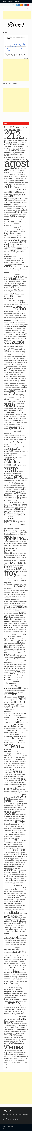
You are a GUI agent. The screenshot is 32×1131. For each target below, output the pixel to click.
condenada (12, 317)
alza (14, 178)
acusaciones (14, 154)
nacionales (20, 731)
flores (13, 511)
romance (6, 927)
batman (21, 228)
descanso (6, 381)
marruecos (21, 668)
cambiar (6, 251)
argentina (18, 196)
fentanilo (14, 501)
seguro (22, 950)
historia (21, 562)
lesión (21, 635)
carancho (14, 258)
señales (13, 955)
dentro (18, 374)
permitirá (15, 794)
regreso (21, 895)
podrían (17, 814)
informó (6, 596)
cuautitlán (13, 353)
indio (12, 590)
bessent (6, 231)
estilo (20, 471)
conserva (7, 326)
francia (22, 515)
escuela (7, 447)
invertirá (13, 607)
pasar (22, 782)
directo (26, 398)
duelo (6, 414)
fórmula (7, 515)
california (17, 247)
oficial (22, 753)
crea (11, 345)
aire (7, 170)
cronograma (16, 351)
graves (12, 545)
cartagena (18, 264)
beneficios (22, 230)
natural (21, 732)
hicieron (22, 560)
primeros (19, 840)
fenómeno (8, 501)
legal (25, 633)
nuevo (12, 746)
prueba (25, 856)
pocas (18, 811)
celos (19, 273)
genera (18, 533)
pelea (6, 789)
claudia (22, 291)
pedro (26, 787)
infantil (5, 592)
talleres (10, 986)
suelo (19, 978)
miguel (11, 700)
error (24, 443)
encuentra (6, 435)
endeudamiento (9, 437)
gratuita (5, 545)
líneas (11, 640)
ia (8, 579)
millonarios (13, 704)
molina (19, 709)
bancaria (11, 224)
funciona (6, 523)
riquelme (14, 921)
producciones (13, 846)
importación (20, 582)
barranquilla (19, 226)
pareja (12, 778)
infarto (13, 592)
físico (9, 511)
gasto (26, 531)
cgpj (17, 279)
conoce (19, 322)
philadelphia (6, 805)
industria (16, 590)
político (14, 818)
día (12, 392)
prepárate (21, 828)
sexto (13, 961)
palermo (23, 770)
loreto (24, 649)
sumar (6, 982)
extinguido (6, 489)
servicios (24, 959)
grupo (24, 545)
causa (17, 271)
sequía (15, 957)
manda (5, 660)
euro (18, 477)
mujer (15, 724)
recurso (20, 888)
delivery (10, 372)
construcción (20, 326)
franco (10, 517)
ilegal (16, 580)
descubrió (12, 383)
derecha (11, 378)
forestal (6, 513)
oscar (15, 765)
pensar (12, 791)
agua (17, 168)
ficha (26, 503)
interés (5, 603)
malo (13, 659)
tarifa (23, 985)
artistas (16, 202)
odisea (15, 753)
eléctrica (25, 422)
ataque (16, 208)
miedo (6, 697)
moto (17, 717)
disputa (23, 401)
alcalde (22, 170)
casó (9, 269)
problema (8, 844)
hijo (10, 562)
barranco (15, 226)
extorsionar (16, 489)
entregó (16, 441)
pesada (16, 801)
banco (16, 224)
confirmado (15, 321)
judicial (7, 619)
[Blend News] (16, 25)
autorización (6, 216)
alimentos (21, 174)
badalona (22, 220)
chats (13, 281)
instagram (21, 597)
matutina (22, 672)
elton (24, 426)
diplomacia (17, 398)
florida (17, 511)
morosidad (17, 716)
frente (10, 518)
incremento (20, 588)
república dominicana (13, 902)
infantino (9, 592)
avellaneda (21, 216)
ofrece (15, 755)
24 (24, 138)
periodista (18, 793)
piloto (22, 805)
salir (25, 935)
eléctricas (6, 424)
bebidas (13, 230)
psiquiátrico (6, 860)
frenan (21, 517)
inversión (7, 607)
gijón (19, 534)
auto (13, 214)
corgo (5, 336)
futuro (22, 525)
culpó (9, 356)
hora (18, 568)
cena (9, 275)
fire (8, 509)
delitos (6, 372)
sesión (6, 961)
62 (12, 142)
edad (17, 418)
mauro (5, 674)
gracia (18, 541)
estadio (20, 457)
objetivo (19, 749)
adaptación (12, 156)
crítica (6, 351)
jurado (25, 623)
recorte (9, 885)
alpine (10, 176)
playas (18, 809)
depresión (6, 378)
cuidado (23, 354)
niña (8, 739)
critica (25, 349)
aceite (20, 148)
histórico (12, 565)
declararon (16, 366)
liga (5, 639)
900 (25, 142)
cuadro (23, 351)
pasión (16, 784)
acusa (22, 152)
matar (17, 672)
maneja (8, 660)
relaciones (21, 897)
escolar (22, 444)
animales (20, 184)
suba (19, 976)
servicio (18, 959)
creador (14, 345)
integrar (17, 599)
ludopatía (16, 651)
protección (18, 852)
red (24, 887)
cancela (17, 254)
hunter (24, 577)
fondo (22, 511)
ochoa (14, 751)
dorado (23, 410)
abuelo (18, 146)
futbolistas (16, 525)
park (15, 778)
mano (25, 660)
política (9, 818)
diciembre (24, 394)
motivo (10, 717)
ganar (7, 530)
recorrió (25, 884)
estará (20, 465)
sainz (21, 934)
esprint (15, 455)
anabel (18, 182)
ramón (24, 870)
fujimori (20, 521)
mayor (12, 674)
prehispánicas (22, 824)
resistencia (23, 905)
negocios (7, 736)
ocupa (5, 753)
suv (26, 983)
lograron (6, 649)
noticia (6, 742)
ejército (20, 420)
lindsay (5, 640)
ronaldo (10, 927)
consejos (26, 324)
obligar (22, 749)
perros (5, 797)
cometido (10, 309)
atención (21, 208)
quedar (7, 868)
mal (24, 657)
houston (25, 571)
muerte (17, 721)
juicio (21, 621)
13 (23, 128)
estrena (7, 475)
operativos (24, 759)
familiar (24, 493)
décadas (24, 362)
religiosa (25, 897)
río (12, 921)
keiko (19, 625)
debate (7, 360)
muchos (10, 722)
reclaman (23, 880)
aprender (6, 194)
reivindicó (9, 897)
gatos (8, 532)
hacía (21, 553)
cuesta (10, 355)
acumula (13, 152)
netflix (19, 736)
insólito (17, 597)
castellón (19, 269)
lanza (13, 631)
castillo (5, 271)
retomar (8, 915)
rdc (19, 872)
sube (25, 976)
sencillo (16, 955)
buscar (15, 239)
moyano (24, 720)
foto (17, 515)
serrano (13, 959)
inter (26, 601)
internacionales (7, 605)
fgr (24, 503)
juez (20, 619)
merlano (16, 688)
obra (6, 752)
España (17, 1)
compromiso (10, 315)
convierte (11, 332)
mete (8, 690)
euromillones (25, 478)
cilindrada (25, 287)
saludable (20, 938)
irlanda (5, 611)
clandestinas (6, 291)
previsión (21, 836)
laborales (13, 629)
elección (15, 422)
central (17, 275)
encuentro (17, 435)
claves (18, 294)
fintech (6, 509)
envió (9, 443)
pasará (6, 784)
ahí (20, 168)
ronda (14, 927)
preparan (6, 828)
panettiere (13, 774)
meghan (6, 682)
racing (19, 870)
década (19, 362)
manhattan (16, 660)
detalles (24, 387)
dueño (9, 414)
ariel (23, 199)
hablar (8, 552)
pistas (15, 807)
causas (21, 271)
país (11, 769)
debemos (14, 360)
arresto (18, 200)
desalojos (6, 380)
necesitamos (7, 734)
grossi (21, 545)
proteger (6, 854)
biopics (19, 231)
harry (25, 555)
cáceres (14, 242)
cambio (13, 250)
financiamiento (11, 507)
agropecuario (11, 168)
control (22, 330)
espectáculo (6, 453)
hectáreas (23, 557)
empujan (13, 433)
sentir (27, 955)
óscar (18, 765)
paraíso (17, 776)
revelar (14, 917)
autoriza (24, 214)
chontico (19, 283)
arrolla (24, 200)
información (19, 594)
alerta (20, 172)
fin (14, 505)
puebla (5, 862)
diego (5, 396)
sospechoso (6, 974)
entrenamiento (22, 441)
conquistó (11, 324)
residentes (18, 905)
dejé (16, 370)
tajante (5, 985)
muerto (25, 722)
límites (17, 638)
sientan (5, 965)
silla (12, 965)
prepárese (6, 830)
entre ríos (7, 441)
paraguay (13, 776)
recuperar (16, 888)
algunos (10, 174)
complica (14, 313)
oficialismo (12, 755)
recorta (5, 885)
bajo (18, 222)
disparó (9, 401)
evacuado (18, 480)
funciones (21, 523)
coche (14, 298)
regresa (9, 895)
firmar (13, 509)
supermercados (22, 981)
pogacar (21, 814)
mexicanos (20, 692)
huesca (9, 577)
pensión (16, 791)
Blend (4, 1)
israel (17, 611)
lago (22, 629)
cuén (20, 353)
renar (5, 899)
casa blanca (15, 266)
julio (14, 623)
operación (7, 759)
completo (10, 313)
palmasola (10, 772)
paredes (6, 778)
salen (19, 935)
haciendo (6, 555)
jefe (25, 613)
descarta (10, 381)
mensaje (14, 685)
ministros (22, 706)
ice (12, 579)
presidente (17, 832)
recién (15, 880)
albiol (18, 170)
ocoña (17, 751)
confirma (7, 321)
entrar (24, 439)
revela (7, 917)
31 (11, 140)
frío (14, 519)
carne (12, 262)
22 (18, 137)
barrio (5, 228)
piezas (16, 805)
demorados (6, 374)
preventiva (13, 836)
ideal (17, 579)
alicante (15, 174)
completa (6, 313)
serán (19, 957)
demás (22, 372)
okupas (25, 755)
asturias (8, 208)
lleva (15, 645)
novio (19, 742)
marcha (11, 666)
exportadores (7, 487)
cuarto (9, 353)
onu (20, 758)
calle (23, 247)
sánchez (10, 942)
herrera (18, 560)
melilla (6, 684)
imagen (23, 581)
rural (5, 931)
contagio (19, 328)
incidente (7, 588)
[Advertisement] (17, 15)
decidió (5, 364)
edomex (24, 418)
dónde (12, 410)
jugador (7, 621)
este (11, 469)
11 (19, 128)
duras (18, 414)
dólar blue (18, 406)
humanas (13, 577)
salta (9, 938)
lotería (6, 651)
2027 (23, 133)
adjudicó (17, 155)
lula (10, 653)
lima (12, 639)
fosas (14, 515)
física (5, 511)
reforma (6, 891)
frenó (5, 519)
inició (21, 596)
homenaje (20, 567)
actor (16, 150)
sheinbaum (7, 963)
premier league (7, 826)
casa (8, 266)
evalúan (22, 480)
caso (13, 268)
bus (9, 240)
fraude (18, 517)
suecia (15, 978)
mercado (9, 688)
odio (13, 754)
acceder (26, 146)
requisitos (18, 903)
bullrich (6, 240)
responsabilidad (7, 909)
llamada (5, 643)
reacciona (16, 874)
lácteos (16, 629)
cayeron (24, 271)
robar (5, 923)
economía (14, 416)
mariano (18, 666)
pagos (5, 770)
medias (12, 678)
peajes (15, 787)
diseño (20, 399)
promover (6, 850)
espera (11, 453)
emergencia (14, 427)
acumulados (17, 152)
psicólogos (21, 858)
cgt (19, 279)
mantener (8, 662)
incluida (11, 588)
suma (20, 980)
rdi (8, 874)
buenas (6, 238)
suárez (16, 976)
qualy (18, 866)
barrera (24, 226)
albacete (14, 170)
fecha (17, 497)
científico (19, 285)
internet (12, 605)
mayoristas (7, 675)
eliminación (8, 426)
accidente (7, 148)
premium (19, 826)
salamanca (25, 933)
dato (21, 358)
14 (24, 127)
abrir (9, 146)
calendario (18, 244)
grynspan (6, 546)
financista (21, 507)
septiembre (8, 957)
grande (14, 543)
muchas (6, 722)
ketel (22, 625)
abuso (22, 146)
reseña (10, 905)
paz (11, 787)
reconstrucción (7, 884)
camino (22, 251)
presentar (14, 830)
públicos (25, 860)
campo (24, 253)
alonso (6, 176)
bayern (5, 230)
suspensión (15, 984)
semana (21, 951)
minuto (6, 708)
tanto (14, 985)
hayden (13, 557)
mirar (16, 708)
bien (11, 231)
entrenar (6, 443)
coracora (11, 334)
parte (23, 778)
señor (20, 955)
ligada (9, 638)
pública (12, 860)
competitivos (22, 311)
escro (25, 444)
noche (21, 739)
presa (10, 830)
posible (12, 820)
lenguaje (10, 635)
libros (19, 637)
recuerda (13, 886)
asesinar (18, 204)
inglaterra (10, 596)
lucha (9, 651)
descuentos (16, 383)
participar (16, 780)
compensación (8, 311)
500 (6, 142)
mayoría (22, 674)
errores (6, 445)
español (8, 451)
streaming (11, 976)
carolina (17, 262)
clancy (22, 290)
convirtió (15, 332)
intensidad (19, 601)
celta (22, 273)
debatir (10, 360)
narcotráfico (12, 733)
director (6, 399)
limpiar (20, 638)
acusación (6, 154)
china (12, 283)
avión (11, 218)
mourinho (23, 718)
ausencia (10, 214)
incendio (20, 586)
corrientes (12, 336)
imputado (10, 586)
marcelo (6, 666)
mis (18, 708)
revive (25, 917)
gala (8, 526)
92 (27, 142)
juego (12, 619)
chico (5, 283)
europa (7, 480)
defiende (18, 368)
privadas (14, 842)
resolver (6, 907)
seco (14, 946)
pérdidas (10, 793)
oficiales (6, 755)
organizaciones (14, 763)
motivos (14, 717)
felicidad (11, 499)
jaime (24, 611)
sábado (17, 931)
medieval (13, 680)
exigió (15, 482)
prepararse (16, 828)
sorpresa (7, 972)
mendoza (18, 684)
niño (12, 738)
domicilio (11, 408)
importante (13, 584)
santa (12, 944)
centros (5, 277)
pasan (12, 782)
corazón (16, 334)
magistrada (10, 657)
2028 (5, 138)
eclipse (6, 416)
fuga (16, 521)
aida (25, 168)
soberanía (6, 970)
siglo (9, 966)
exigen (12, 482)
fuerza (12, 521)
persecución (11, 797)
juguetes (16, 621)
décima (9, 364)
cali (22, 244)
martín (8, 670)
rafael (22, 870)
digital (5, 398)
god (25, 539)
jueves (16, 619)
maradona (6, 664)
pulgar (23, 864)
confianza (15, 319)
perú (7, 801)
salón (6, 938)
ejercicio (15, 420)
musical (14, 728)
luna (13, 653)
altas (19, 176)
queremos (12, 868)
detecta (5, 389)
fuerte (7, 521)
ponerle (22, 818)
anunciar (21, 189)
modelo (12, 709)
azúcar (17, 220)
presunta (10, 834)
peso (12, 803)
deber (22, 360)
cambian (24, 249)
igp (13, 580)
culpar (6, 356)
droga (13, 412)
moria (22, 713)
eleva (17, 424)
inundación (20, 605)
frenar (24, 517)
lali (4, 631)
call (21, 247)
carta (14, 264)
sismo (13, 967)
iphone (23, 609)
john (9, 615)
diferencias (12, 396)
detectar (10, 389)
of (18, 754)
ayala (26, 218)
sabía (10, 933)
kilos (15, 627)
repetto (23, 899)
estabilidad (23, 455)
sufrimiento (9, 979)
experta (16, 484)
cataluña (12, 271)
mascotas (23, 670)
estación (16, 457)
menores (7, 686)
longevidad (15, 649)
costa (23, 338)
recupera (19, 886)
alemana (11, 172)
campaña (14, 253)
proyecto (20, 856)
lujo (8, 653)
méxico (10, 694)
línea (8, 640)
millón (19, 701)
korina (19, 627)
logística (20, 647)
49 (23, 140)
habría (14, 553)
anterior (25, 187)
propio (9, 852)
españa (14, 448)
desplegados (24, 385)
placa (21, 807)
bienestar (15, 231)
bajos (22, 222)
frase (14, 517)
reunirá (20, 915)
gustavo (7, 551)
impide (12, 582)
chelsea (18, 281)
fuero (22, 519)
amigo (16, 180)
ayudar (11, 220)
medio (21, 680)
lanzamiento (16, 631)
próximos (10, 856)
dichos (20, 394)
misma (20, 708)
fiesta (6, 505)
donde (18, 410)
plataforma (10, 809)
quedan (21, 866)
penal (24, 789)
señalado (9, 955)
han (19, 555)
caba (5, 242)
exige (9, 482)
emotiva (12, 430)
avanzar (13, 216)
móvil (5, 720)
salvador (24, 938)
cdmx (6, 273)
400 (21, 140)
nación (5, 730)
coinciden (12, 300)
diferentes (17, 396)
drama (8, 412)
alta (16, 176)
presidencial (7, 832)
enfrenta (23, 437)
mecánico (17, 675)
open (23, 757)
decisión (18, 364)
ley (24, 635)
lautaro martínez (13, 633)
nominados (16, 740)
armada (5, 200)
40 (19, 140)
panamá (17, 771)
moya (19, 719)
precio (19, 821)
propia (5, 852)
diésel (8, 396)
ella (19, 426)
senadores (23, 954)
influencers (13, 594)
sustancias (22, 984)
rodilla (5, 925)
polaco (24, 814)
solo (21, 969)
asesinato (8, 206)
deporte (19, 376)
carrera (22, 262)
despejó (15, 385)
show (12, 963)
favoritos (13, 497)
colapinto (20, 300)
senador (19, 954)
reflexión (25, 889)
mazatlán (13, 675)
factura (16, 491)
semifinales (11, 954)
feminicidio (18, 499)
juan (12, 617)
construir (6, 328)
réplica (8, 901)
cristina (21, 349)
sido (20, 963)
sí (14, 963)
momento (8, 712)
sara (5, 946)
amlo (19, 180)
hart (5, 557)
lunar (17, 653)
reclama (19, 880)
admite (21, 156)
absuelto (13, 146)
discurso (16, 399)
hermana (22, 559)
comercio (6, 309)
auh (5, 212)
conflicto (6, 322)
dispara (6, 401)
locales (15, 647)
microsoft (24, 695)
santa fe (17, 944)
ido (8, 580)
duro (21, 414)
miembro (10, 697)
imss (13, 586)
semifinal (6, 954)
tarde (20, 985)
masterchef (12, 672)
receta (14, 878)
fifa (9, 504)
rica (12, 919)
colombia (21, 302)
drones (17, 412)
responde (14, 907)
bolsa (18, 233)
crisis (11, 348)
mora (14, 713)
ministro (17, 706)
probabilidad (21, 842)
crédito (15, 347)
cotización (14, 342)
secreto (5, 947)
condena (7, 317)
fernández (6, 503)
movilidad (9, 720)
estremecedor (21, 473)
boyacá (11, 235)
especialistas (20, 451)
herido (18, 559)
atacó (11, 208)
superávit (15, 981)
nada (26, 731)
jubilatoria (23, 617)
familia (19, 493)
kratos (23, 627)
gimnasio (23, 534)
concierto (23, 315)
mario (6, 668)
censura (13, 275)
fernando (13, 502)
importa (16, 582)
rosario (22, 927)
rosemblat (6, 929)
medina (17, 680)
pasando (16, 782)
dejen (19, 370)
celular (24, 273)
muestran (6, 724)
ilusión (19, 580)
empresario (7, 433)
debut (12, 362)
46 (22, 140)
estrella (16, 473)
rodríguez (14, 925)
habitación (18, 550)
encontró (26, 433)
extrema (6, 491)
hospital (22, 571)
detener (20, 389)
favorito (9, 497)
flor (11, 511)
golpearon (9, 541)
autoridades (18, 214)
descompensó (16, 381)
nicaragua (24, 736)
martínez (12, 670)
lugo (24, 651)
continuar (11, 330)
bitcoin (22, 231)
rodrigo (9, 925)
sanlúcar (9, 944)
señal (5, 955)
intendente (15, 601)
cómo (19, 308)
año (9, 185)
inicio (24, 596)
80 (18, 142)
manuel (17, 662)
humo (22, 577)
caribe (21, 260)
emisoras (22, 428)
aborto (5, 146)
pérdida (6, 793)
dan (7, 358)
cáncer (7, 257)
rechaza (18, 878)
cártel (22, 264)
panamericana (7, 774)
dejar (6, 370)
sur (6, 983)
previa (17, 836)
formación (19, 513)
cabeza (10, 242)
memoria (12, 684)
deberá (26, 360)
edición (21, 418)
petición (15, 803)
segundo (8, 949)
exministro (25, 482)
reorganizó (19, 899)
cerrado (25, 277)
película (13, 789)
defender (7, 368)
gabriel (5, 526)
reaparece (6, 878)
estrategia (9, 473)
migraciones (14, 697)
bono (5, 235)
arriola (21, 200)
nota (24, 740)
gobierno (14, 538)
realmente (24, 876)
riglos (9, 921)
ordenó (24, 761)
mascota (17, 670)
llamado (9, 643)
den (15, 374)
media (7, 677)
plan (25, 807)
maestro (24, 655)
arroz (5, 202)
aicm (22, 168)
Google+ (22, 5)
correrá (8, 336)
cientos (24, 285)
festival (20, 503)
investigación (21, 607)
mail (22, 657)
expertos (6, 485)
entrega (12, 441)
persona (21, 796)
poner (18, 818)
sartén (8, 946)
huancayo (24, 575)
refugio (14, 891)
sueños (26, 978)
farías (19, 495)
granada (8, 543)
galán (11, 526)
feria (19, 501)
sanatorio (6, 942)
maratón (12, 664)
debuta (16, 362)
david (27, 358)
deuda (19, 391)
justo (12, 625)
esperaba (15, 453)
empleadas (21, 430)
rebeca (10, 878)
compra (18, 313)
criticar (11, 351)
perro (24, 795)
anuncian (13, 190)
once (10, 757)
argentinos (17, 198)
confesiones (6, 318)
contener (23, 328)
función (23, 521)
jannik (10, 613)
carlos (6, 262)
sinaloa (17, 965)
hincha (14, 563)
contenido (6, 330)
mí (18, 695)
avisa (14, 218)
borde (9, 235)
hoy (10, 572)
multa (21, 724)
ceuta (11, 279)
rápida (6, 872)
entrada (21, 439)
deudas (22, 391)
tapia (17, 986)
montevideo (10, 713)
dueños (12, 414)
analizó (22, 182)
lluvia (7, 646)
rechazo (6, 880)
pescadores (6, 803)
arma (26, 199)
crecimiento (8, 347)
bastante (12, 228)
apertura (13, 191)
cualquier (6, 353)
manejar (12, 660)
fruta (16, 519)
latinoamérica (7, 633)
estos (24, 471)
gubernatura (18, 549)
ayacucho (22, 218)
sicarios (16, 963)
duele (24, 412)
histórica (6, 565)
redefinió (6, 889)
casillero (6, 269)
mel (25, 682)
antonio (5, 190)
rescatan (6, 905)
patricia (5, 787)
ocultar (24, 751)
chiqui (16, 283)
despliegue (6, 387)
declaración (6, 366)
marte (5, 670)
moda (7, 709)
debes (9, 362)
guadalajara (11, 546)
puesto (19, 864)
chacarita (22, 279)
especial (14, 451)
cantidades (19, 256)
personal (8, 799)
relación (15, 897)
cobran (23, 297)
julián (11, 623)
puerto (15, 864)
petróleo (24, 803)
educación (6, 420)
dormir (5, 412)
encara (17, 433)
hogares (16, 565)
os (13, 765)
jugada (23, 619)
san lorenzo (18, 940)
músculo (11, 728)
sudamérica (10, 978)
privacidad (6, 842)
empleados (6, 432)
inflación (22, 592)
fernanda (22, 501)
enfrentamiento (8, 439)
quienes (17, 868)
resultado (11, 913)
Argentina (10, 1)
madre (7, 654)
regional (21, 891)
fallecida (22, 491)
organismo (7, 763)
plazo (24, 809)
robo (13, 923)
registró (17, 893)
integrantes (13, 599)
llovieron (21, 645)
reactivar (25, 874)
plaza (21, 809)
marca (20, 664)
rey (10, 919)
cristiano (16, 349)
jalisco (26, 611)
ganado (17, 526)
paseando (10, 784)
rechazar (22, 878)
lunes (20, 653)
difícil (20, 396)
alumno (25, 176)
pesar (21, 801)
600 (10, 142)
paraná (21, 776)
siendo (23, 963)
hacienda (24, 553)
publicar (17, 860)
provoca (25, 854)
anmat (24, 184)
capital (23, 256)
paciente (6, 767)
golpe (5, 541)
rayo (13, 872)
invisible (19, 609)
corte (24, 336)
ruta (7, 932)
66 (14, 142)
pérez (14, 793)
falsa (11, 493)
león (14, 635)
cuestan (14, 354)
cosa (19, 338)
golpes (13, 541)
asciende (25, 202)
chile (8, 283)
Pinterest (28, 5)
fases (5, 497)
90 (23, 142)
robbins (9, 923)
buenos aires (20, 237)
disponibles (14, 401)
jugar (12, 621)
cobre (26, 297)
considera (12, 326)
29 (8, 140)
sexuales (22, 961)
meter (17, 690)
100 (16, 127)
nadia (6, 733)
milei (22, 699)
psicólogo (16, 858)
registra (7, 893)
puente (6, 864)
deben (18, 360)
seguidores (23, 947)
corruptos (20, 336)
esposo (20, 453)
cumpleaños (17, 356)
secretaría (17, 946)
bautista (24, 228)
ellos (21, 426)
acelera (23, 148)
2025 (21, 130)
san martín (23, 940)
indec (24, 588)
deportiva (23, 376)
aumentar (8, 212)
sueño (22, 978)
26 (5, 140)
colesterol (14, 302)
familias (7, 495)
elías (19, 424)
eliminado (15, 426)
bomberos (22, 233)
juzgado (15, 625)
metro (25, 690)
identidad (21, 579)
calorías (10, 249)
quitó (15, 870)
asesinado (14, 204)
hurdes (6, 579)
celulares (6, 275)
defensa (13, 368)
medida (7, 679)
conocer (23, 322)
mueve (10, 724)
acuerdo (7, 152)
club (19, 297)
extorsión (11, 489)
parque (18, 778)
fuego (19, 519)
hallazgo (16, 555)
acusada (20, 154)
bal (25, 222)
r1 (17, 870)
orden (18, 761)
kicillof (24, 625)
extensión (25, 487)
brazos (22, 235)
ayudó (14, 220)
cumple (13, 356)
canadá (6, 255)
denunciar (15, 376)
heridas (15, 559)
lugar (21, 651)
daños (13, 358)
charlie (10, 281)
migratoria (6, 700)
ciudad (16, 289)
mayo (8, 674)
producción (7, 846)
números (8, 749)
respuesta (14, 909)
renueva (13, 899)
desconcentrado (22, 381)
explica (11, 485)
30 (10, 140)
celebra (11, 273)
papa (22, 774)
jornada (17, 615)
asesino (14, 206)
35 (15, 140)
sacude (17, 934)
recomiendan (15, 882)
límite (15, 638)
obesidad (15, 749)
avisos (17, 218)
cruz (20, 351)
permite (11, 794)
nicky (5, 738)
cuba (17, 353)
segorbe (17, 948)
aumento (19, 212)
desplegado (19, 385)
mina (16, 704)
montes (5, 713)
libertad (10, 637)
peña (21, 789)
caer (23, 242)
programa (7, 848)
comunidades (16, 315)
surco (9, 984)
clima (9, 295)
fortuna (11, 515)
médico (19, 678)
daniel (9, 358)
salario (6, 935)
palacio (19, 770)
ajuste (11, 170)
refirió (21, 889)
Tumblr (26, 5)
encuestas (22, 435)
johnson (12, 615)
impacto (7, 583)
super (11, 982)
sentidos (23, 955)
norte (21, 741)
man (21, 659)
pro (17, 842)
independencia (7, 590)
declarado (11, 366)
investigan (14, 609)
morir (11, 715)
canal (10, 254)
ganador (21, 526)
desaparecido (11, 380)
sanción (16, 942)
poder (10, 813)
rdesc (6, 874)
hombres (14, 567)
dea (5, 360)
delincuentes (23, 370)
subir (6, 978)
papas (5, 776)
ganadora (7, 528)
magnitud (17, 657)
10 (12, 127)
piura (18, 807)
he (16, 557)
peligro (18, 789)
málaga (6, 659)
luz (24, 653)
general (23, 532)
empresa (17, 432)
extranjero (22, 489)
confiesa (20, 318)
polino (5, 818)
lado (20, 629)
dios (14, 398)
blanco (25, 231)
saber (6, 934)
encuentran (11, 435)
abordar (23, 144)
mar (23, 662)
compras (6, 315)
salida (22, 935)
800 (20, 142)
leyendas (6, 636)
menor (21, 684)
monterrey (25, 711)
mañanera (25, 659)
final (6, 507)
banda (21, 224)
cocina (21, 298)
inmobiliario (13, 597)
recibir (10, 880)
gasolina (22, 531)
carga (12, 260)
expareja (6, 483)
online (17, 758)
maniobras (21, 660)
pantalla (18, 774)
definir (24, 368)
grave (9, 545)
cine (5, 290)
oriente (20, 763)
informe (23, 594)
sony (25, 970)
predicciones (15, 825)
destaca (15, 387)
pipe (13, 807)
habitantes (22, 550)
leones (17, 635)
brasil (18, 235)
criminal (5, 349)
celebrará (16, 273)
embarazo (6, 428)
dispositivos (19, 401)
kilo (27, 625)
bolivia (13, 233)
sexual (17, 961)
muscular (6, 728)
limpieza (24, 639)
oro (9, 765)
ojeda (22, 755)
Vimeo (24, 5)
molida (16, 709)
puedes (23, 862)
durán (16, 414)
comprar (22, 313)
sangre (5, 944)
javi (17, 613)
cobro (6, 298)
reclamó (6, 882)
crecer (18, 345)
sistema (18, 968)
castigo (25, 269)
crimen (20, 347)
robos (15, 923)
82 (22, 142)
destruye (19, 387)
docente (22, 403)
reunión (16, 915)
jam (5, 613)
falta (14, 493)
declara (23, 364)
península (7, 791)
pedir (20, 786)
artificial (12, 202)
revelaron (21, 917)
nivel (17, 739)
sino (5, 968)
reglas (5, 895)
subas (22, 976)
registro (21, 893)
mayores (18, 674)
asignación (18, 206)
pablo (22, 765)
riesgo (16, 919)
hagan (10, 555)
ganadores (15, 528)
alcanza (6, 172)
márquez (13, 668)
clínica (16, 297)
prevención (7, 836)
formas (22, 513)
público (21, 860)
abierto (15, 144)
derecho (16, 378)
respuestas (21, 909)
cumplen (22, 356)
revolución (6, 919)
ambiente (22, 178)
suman (23, 979)
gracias (21, 541)
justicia (7, 625)
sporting (22, 974)
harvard (9, 557)
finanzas (24, 507)
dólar (10, 405)
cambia (19, 249)
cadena (18, 242)
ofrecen (18, 755)
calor (6, 249)
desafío (21, 378)
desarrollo (17, 380)
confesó (11, 318)
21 (11, 135)
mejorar (16, 682)
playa (14, 809)
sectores (10, 948)
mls (5, 709)
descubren (6, 383)
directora (11, 399)
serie (6, 959)
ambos (26, 178)
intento (23, 601)
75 (16, 142)
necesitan (13, 734)
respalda (10, 907)
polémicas (12, 816)
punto (11, 866)
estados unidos (12, 463)
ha (14, 551)
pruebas (6, 858)
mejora (11, 682)
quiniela (8, 870)
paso (20, 784)
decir (13, 364)
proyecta (15, 856)
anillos (17, 184)
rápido (9, 872)
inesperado (22, 590)
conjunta (15, 322)
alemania (15, 172)
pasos (24, 784)
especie (25, 451)
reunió (12, 915)
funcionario (15, 523)
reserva (13, 905)
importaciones (7, 584)
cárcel (21, 258)
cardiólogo (25, 258)
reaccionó (20, 874)
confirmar (22, 321)
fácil (13, 491)
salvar (5, 940)
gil (20, 534)
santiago (23, 944)
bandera (25, 224)
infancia (26, 590)
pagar (19, 767)
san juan (13, 940)
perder (21, 791)
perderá (26, 791)
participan (6, 780)
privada (10, 842)
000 (7, 127)
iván (21, 611)
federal (25, 497)
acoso (5, 150)
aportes (20, 192)
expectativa (11, 483)
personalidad (20, 799)
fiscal (17, 509)
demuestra (11, 374)
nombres (12, 740)
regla (25, 893)
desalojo (25, 378)
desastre (22, 380)
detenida (7, 391)
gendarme (13, 533)
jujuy (7, 623)
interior (9, 603)
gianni (16, 534)
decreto (20, 366)
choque (23, 283)
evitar (6, 482)
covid (9, 345)
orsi (11, 765)
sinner (24, 965)
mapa (21, 662)
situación (22, 967)
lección (22, 633)
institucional (7, 599)
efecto (11, 420)
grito (18, 545)
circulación (9, 290)
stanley (6, 976)
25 (26, 138)
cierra (6, 288)
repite (5, 901)
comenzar (8, 306)
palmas (6, 772)
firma (11, 509)
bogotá (7, 233)
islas (13, 611)
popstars (6, 820)
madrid (13, 655)
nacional (12, 730)
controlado (6, 332)
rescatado (23, 903)
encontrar (21, 433)
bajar (14, 222)
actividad (10, 150)
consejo (22, 324)
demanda (16, 372)
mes (21, 688)
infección (16, 592)
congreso (11, 322)
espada (6, 449)
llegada (12, 643)
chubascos (6, 285)
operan (12, 759)
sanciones (23, 942)
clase (11, 292)
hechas (18, 557)
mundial (9, 726)
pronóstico (17, 850)
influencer (7, 594)
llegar (21, 642)
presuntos (20, 834)
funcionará (11, 523)
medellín (21, 675)
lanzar (21, 631)
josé (21, 615)
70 (15, 142)
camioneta (7, 253)
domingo (15, 408)
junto (22, 623)
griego (15, 545)
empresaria (24, 432)
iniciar (18, 596)
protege (23, 852)
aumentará (12, 212)
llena (12, 645)
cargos (18, 260)
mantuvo (14, 662)
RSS (21, 5)
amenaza (7, 180)
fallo (9, 493)
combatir (20, 304)
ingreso (15, 596)
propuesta (12, 852)
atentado (7, 210)
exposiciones (13, 487)
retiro (25, 913)
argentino (8, 199)
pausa (9, 787)
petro (19, 803)
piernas (13, 805)
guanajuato (16, 546)
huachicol (19, 575)
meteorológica (12, 690)
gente (9, 534)
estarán (24, 465)
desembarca (22, 383)
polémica (7, 816)
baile (5, 222)
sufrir (13, 980)
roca (18, 923)
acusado (6, 156)
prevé (24, 834)
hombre (8, 567)
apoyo (24, 192)
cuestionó (18, 354)
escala (10, 444)
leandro (18, 633)
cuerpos (6, 354)
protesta (11, 854)
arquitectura (10, 200)
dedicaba (24, 366)
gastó (5, 533)
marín (21, 666)
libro (16, 636)
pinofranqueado (8, 807)
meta (5, 690)
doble (19, 403)
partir (5, 782)
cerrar (5, 279)
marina (24, 666)
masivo (6, 672)
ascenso (20, 202)
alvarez (5, 178)
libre (13, 637)
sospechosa (23, 972)
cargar (14, 260)
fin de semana (21, 505)
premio (13, 827)
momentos (14, 711)
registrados (13, 893)
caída (7, 244)
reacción (11, 874)
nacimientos (23, 728)
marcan (24, 664)
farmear (23, 495)
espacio (22, 446)
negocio (22, 734)
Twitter (17, 5)
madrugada (19, 655)
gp (16, 541)
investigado (8, 609)
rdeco (23, 872)
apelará (5, 192)
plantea (5, 809)
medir (24, 680)
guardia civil (21, 546)
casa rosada (21, 266)
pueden (17, 862)
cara (10, 258)
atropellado (18, 210)
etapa (12, 478)
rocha (22, 923)
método (21, 690)
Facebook (19, 5)
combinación (25, 304)
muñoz (24, 727)
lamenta (9, 631)
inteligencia (8, 601)
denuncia (8, 376)
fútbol (11, 525)
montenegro (20, 711)
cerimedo (18, 276)
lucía (12, 651)
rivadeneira (21, 921)
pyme (15, 866)
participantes (11, 780)
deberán (6, 362)
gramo (24, 541)
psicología (12, 858)
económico (9, 418)
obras (10, 752)
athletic (11, 210)
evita (25, 480)
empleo (11, 432)
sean (11, 946)
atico (14, 210)
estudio (7, 478)
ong (13, 757)
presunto (16, 834)
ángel (26, 182)
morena (18, 713)
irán (26, 609)
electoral (20, 422)
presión (6, 834)
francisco (6, 517)
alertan (24, 172)
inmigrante (7, 598)
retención (21, 913)
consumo (12, 328)
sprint (26, 974)
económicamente (21, 416)
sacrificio (14, 933)
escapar (19, 444)
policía (18, 816)
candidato (13, 257)
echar (24, 414)
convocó (19, 332)
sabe (23, 932)
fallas (20, 491)
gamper (13, 526)
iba (10, 579)
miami (20, 695)
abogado (19, 144)
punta (6, 866)
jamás (7, 613)
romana (22, 925)
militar (6, 702)
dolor (22, 406)
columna (16, 304)
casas (26, 267)
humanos (18, 577)
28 (6, 140)
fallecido (6, 493)
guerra (24, 549)
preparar (11, 828)
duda (21, 412)
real (6, 876)
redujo (18, 889)
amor (22, 180)
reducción (10, 889)
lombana (10, 649)
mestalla (26, 688)
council (5, 345)
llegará (6, 645)
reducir (15, 889)
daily (5, 358)
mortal (22, 716)
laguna (25, 629)
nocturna (7, 741)
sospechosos (12, 974)
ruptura (24, 929)
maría (14, 666)
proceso (19, 844)
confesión (23, 317)
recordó (17, 884)
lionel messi (16, 640)
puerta (11, 864)
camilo (18, 251)
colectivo (6, 302)
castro (8, 271)
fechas (21, 497)
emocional (7, 430)
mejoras (22, 682)
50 (26, 140)
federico (6, 499)
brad (15, 235)
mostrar (6, 717)
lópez (20, 649)
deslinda (6, 385)
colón (13, 304)
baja (10, 221)
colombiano (7, 304)
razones (15, 872)
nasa (18, 732)
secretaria (23, 946)
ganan (22, 528)
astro (5, 208)
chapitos (6, 281)
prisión (24, 841)
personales (14, 799)
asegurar (8, 204)
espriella (9, 455)
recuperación (8, 888)
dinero (10, 398)
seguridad (16, 949)
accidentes (14, 148)
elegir (10, 424)
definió (21, 368)
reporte (11, 901)
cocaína (10, 298)
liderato (26, 637)
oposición (14, 761)
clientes (22, 294)
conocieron (6, 324)
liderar (22, 636)
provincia (18, 854)
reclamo (10, 882)
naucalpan (25, 732)
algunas (6, 174)
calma (26, 247)
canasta (13, 254)
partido (23, 780)
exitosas (21, 482)
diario (17, 394)
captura (6, 258)
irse (8, 611)
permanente (6, 794)
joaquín (6, 615)
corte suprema (10, 338)
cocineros (6, 300)
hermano (7, 560)
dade (25, 356)
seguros (6, 952)
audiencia (24, 210)
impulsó (5, 586)
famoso (14, 495)
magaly (6, 657)
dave (24, 358)
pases (13, 784)
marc (16, 664)
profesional (19, 846)
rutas (10, 932)
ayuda (6, 220)
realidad (17, 876)
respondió (19, 907)
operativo (18, 759)
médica (15, 677)
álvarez (10, 178)
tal (7, 985)
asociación (23, 206)
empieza (17, 430)
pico (10, 805)
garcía (13, 531)
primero (10, 840)
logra (24, 647)
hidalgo (5, 563)
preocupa (24, 826)
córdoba (23, 334)
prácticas (11, 823)
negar (18, 734)
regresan (15, 895)
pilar (19, 805)
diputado (22, 398)
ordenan (21, 761)
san (9, 940)
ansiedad (21, 187)
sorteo (15, 972)
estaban (19, 455)
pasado (8, 782)
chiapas (24, 281)
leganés (6, 635)
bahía (27, 220)
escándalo (14, 445)
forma (14, 513)
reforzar (11, 891)
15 (26, 128)
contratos (16, 330)
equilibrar (14, 443)
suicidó (16, 979)
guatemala (9, 548)
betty (9, 231)
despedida (10, 385)
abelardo (9, 144)
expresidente (19, 487)
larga (25, 631)
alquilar (13, 176)
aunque (25, 212)
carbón (17, 258)
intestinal (16, 605)
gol (27, 539)
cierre (13, 287)
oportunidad (8, 761)
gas (17, 531)
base (8, 228)
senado (15, 954)
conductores (18, 317)
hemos (11, 559)
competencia (16, 311)
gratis (24, 543)
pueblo (9, 862)
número (23, 747)
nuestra (23, 742)
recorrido (21, 884)
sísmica (8, 967)
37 (17, 140)
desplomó (11, 387)
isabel (10, 611)
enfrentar (14, 439)
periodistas (24, 793)
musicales (18, 728)
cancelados (21, 254)
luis (5, 653)
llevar (17, 645)
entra (17, 439)
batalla (16, 228)
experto (21, 483)
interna (14, 603)
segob (13, 947)
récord (13, 884)
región (17, 891)
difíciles (25, 396)
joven (7, 617)
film (12, 505)
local (12, 647)
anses (17, 188)
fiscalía (22, 509)
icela (14, 579)
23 (22, 138)
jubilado (19, 617)
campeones (20, 253)
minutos (12, 708)
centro (22, 275)
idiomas (5, 580)
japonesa (14, 613)
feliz (14, 499)
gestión (13, 534)
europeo (12, 480)
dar (17, 358)
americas (12, 180)
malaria (10, 659)
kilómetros (8, 627)
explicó (15, 485)
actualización (22, 150)
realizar (20, 876)
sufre (5, 980)
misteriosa (25, 708)
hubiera (5, 577)
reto (5, 915)
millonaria (7, 704)
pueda (12, 862)
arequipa (7, 197)
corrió (16, 336)
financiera (16, 507)
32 (13, 140)
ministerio (7, 706)
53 (8, 142)
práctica (6, 823)
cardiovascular (7, 260)
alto (22, 176)
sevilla (10, 961)
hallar (13, 555)
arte (8, 202)
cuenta (23, 353)
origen (23, 763)
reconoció (20, 882)
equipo (19, 442)
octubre (20, 751)
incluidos (15, 588)
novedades (11, 742)
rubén (11, 929)
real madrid (11, 876)
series (10, 959)
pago (24, 767)
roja (19, 925)
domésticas (6, 408)
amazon (18, 178)
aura (6, 214)
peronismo (19, 794)
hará (21, 555)
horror (18, 571)
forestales (11, 513)
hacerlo (17, 553)
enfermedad (17, 437)
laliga (7, 631)
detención (15, 389)
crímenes (25, 346)
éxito (18, 482)
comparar (26, 58)
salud (14, 937)
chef (16, 281)
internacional (20, 603)
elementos (13, 424)
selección (12, 952)
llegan (16, 643)
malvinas (18, 659)
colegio (9, 302)
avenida (6, 218)
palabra (16, 770)
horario (24, 569)
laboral (9, 629)
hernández (13, 560)
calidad (9, 246)
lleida (10, 645)
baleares (7, 224)
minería (20, 704)
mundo (18, 726)
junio (17, 623)
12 (20, 128)
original (5, 765)
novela (16, 742)
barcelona (8, 226)
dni (17, 403)
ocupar (9, 754)
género (6, 534)
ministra (13, 706)
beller (17, 230)
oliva (5, 758)
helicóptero (6, 559)
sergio (22, 957)
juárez (15, 617)
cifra (22, 287)
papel (9, 776)
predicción (7, 824)
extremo (9, 491)
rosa (17, 927)
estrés (11, 475)
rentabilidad (9, 899)
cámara (14, 249)
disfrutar (24, 399)
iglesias (10, 580)
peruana (13, 801)
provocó (6, 856)
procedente (14, 844)
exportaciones (20, 485)
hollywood (20, 565)
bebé (10, 230)
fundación (6, 525)
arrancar (15, 200)
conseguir (17, 324)
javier (21, 612)
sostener (17, 974)
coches (18, 298)
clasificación (17, 292)
